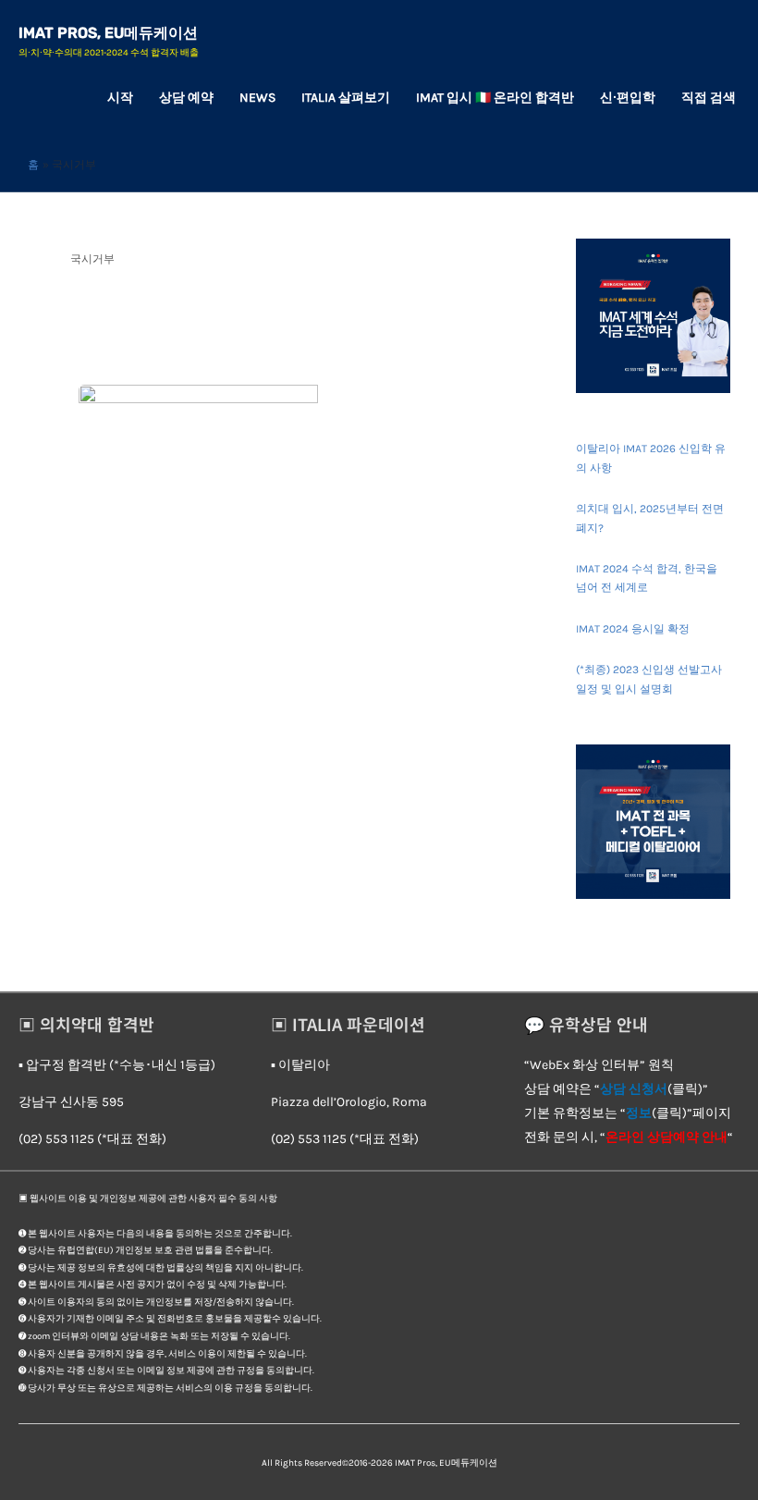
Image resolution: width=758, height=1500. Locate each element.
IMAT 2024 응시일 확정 (633, 628)
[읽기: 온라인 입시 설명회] (198, 450)
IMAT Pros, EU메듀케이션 (108, 33)
